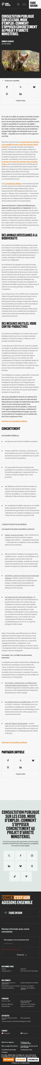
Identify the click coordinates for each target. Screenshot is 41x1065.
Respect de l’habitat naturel (28, 989)
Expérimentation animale (29, 983)
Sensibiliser (6, 1006)
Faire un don (6, 1001)
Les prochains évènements (11, 1021)
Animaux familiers (8, 988)
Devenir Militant (7, 1004)
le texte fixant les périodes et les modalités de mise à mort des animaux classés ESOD (20, 144)
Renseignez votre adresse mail (16, 940)
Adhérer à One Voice (28, 1004)
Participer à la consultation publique (14, 421)
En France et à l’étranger (29, 971)
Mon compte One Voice (10, 1046)
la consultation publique (12, 184)
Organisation (6, 971)
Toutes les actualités (12, 81)
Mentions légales (8, 1042)
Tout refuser (21, 1059)
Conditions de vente (9, 1050)
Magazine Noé (26, 1021)
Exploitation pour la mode (11, 986)
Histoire (23, 969)
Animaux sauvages (27, 986)
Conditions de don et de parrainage (29, 1047)
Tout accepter (8, 1059)
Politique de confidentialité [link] (20, 1063)
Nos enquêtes (25, 1018)
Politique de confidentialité (26, 1043)
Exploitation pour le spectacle (8, 983)
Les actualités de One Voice (9, 1018)
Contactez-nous (26, 1050)
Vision (4, 969)
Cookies (4, 1052)
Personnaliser (33, 1059)
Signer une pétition (27, 1006)
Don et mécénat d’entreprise (26, 1001)
